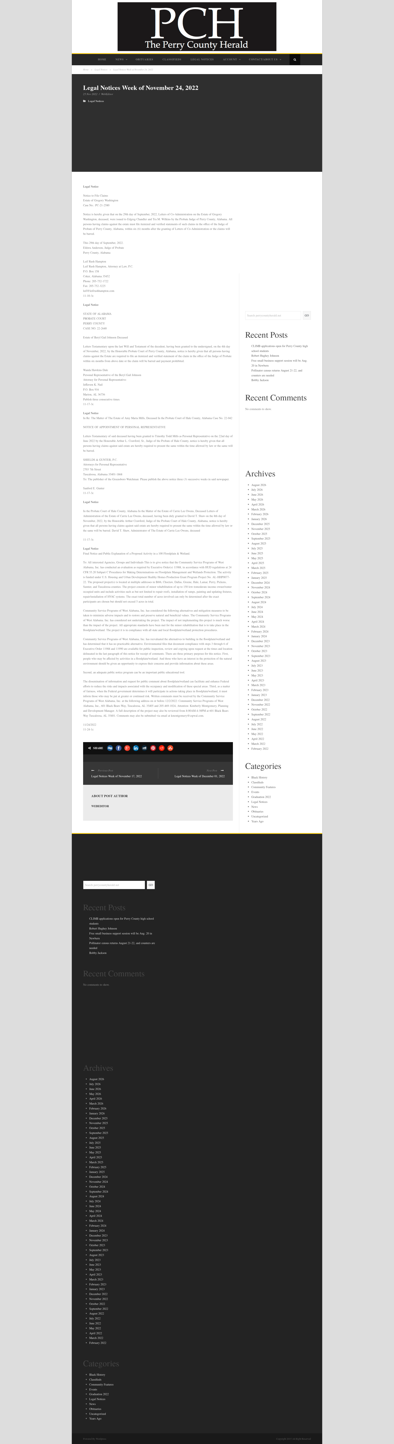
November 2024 (260, 587)
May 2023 (257, 675)
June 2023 (257, 670)
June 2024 (257, 612)
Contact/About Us (263, 59)
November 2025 (260, 529)
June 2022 (257, 729)
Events (255, 792)
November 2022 (260, 704)
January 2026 (259, 519)
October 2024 (259, 592)
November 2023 (260, 646)
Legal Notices (202, 59)
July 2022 (257, 724)
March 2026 (258, 509)
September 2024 (260, 597)
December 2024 (260, 582)
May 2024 (257, 617)
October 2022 (259, 709)
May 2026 (257, 499)
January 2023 (259, 695)
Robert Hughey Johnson (265, 356)
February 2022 (259, 749)
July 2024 (257, 607)
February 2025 (259, 573)
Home (102, 59)
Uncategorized (259, 816)
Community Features (263, 787)
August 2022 (258, 719)
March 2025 (258, 568)
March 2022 (258, 744)
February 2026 (259, 514)
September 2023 (260, 656)
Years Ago (257, 821)
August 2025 (258, 543)
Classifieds (172, 59)
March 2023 (258, 685)
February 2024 (259, 631)
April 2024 (257, 621)
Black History (259, 777)
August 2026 (258, 485)
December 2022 (260, 700)
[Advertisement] (197, 133)
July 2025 (257, 548)
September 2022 (260, 714)
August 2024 (258, 602)
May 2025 (257, 558)
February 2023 (259, 690)
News (120, 59)
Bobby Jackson (260, 380)
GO (307, 315)
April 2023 (257, 680)
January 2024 (259, 636)
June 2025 (257, 553)
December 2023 (260, 641)
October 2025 (259, 534)
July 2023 (257, 665)
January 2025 (259, 578)
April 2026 (257, 504)
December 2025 (260, 524)
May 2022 (257, 734)
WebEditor (107, 94)
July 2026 (257, 490)
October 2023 (259, 651)
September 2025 (260, 538)
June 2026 (257, 494)
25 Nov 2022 (90, 94)
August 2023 (258, 660)
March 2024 (258, 626)
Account (230, 59)
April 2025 (257, 563)
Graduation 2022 (261, 797)
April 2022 (257, 739)
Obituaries (144, 59)
